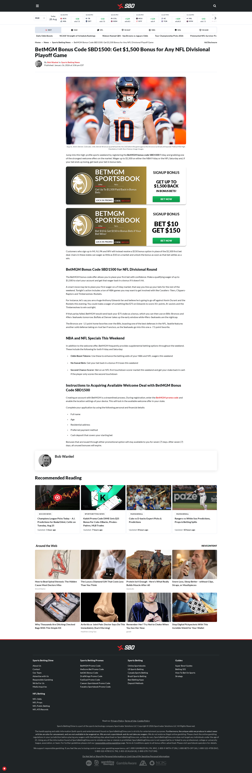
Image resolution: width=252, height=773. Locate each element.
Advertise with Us (41, 676)
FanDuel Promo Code (90, 679)
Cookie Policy (143, 721)
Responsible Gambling (43, 679)
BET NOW (166, 199)
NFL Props (37, 702)
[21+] (89, 763)
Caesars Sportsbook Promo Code (95, 683)
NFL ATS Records (40, 709)
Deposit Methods (135, 683)
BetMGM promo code (167, 397)
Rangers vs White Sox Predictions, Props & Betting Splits (192, 520)
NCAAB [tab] (205, 30)
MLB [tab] (75, 30)
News (46, 42)
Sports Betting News (61, 42)
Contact (36, 669)
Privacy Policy (117, 721)
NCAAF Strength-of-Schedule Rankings (77, 36)
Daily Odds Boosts (44, 36)
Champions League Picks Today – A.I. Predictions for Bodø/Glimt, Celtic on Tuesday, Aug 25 (56, 522)
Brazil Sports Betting (137, 676)
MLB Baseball (136, 514)
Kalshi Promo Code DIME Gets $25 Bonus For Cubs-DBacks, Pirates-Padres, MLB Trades (101, 522)
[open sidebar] (37, 5)
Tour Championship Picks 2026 (169, 36)
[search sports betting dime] (214, 6)
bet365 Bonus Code (89, 672)
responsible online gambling (107, 743)
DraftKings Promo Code (91, 676)
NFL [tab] (101, 30)
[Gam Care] (96, 763)
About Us (37, 665)
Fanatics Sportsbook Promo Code (95, 686)
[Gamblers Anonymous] (143, 763)
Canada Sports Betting (138, 672)
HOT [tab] (48, 31)
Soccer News (45, 514)
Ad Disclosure (210, 42)
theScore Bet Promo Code (92, 669)
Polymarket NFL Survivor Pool (204, 36)
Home (38, 42)
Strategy (179, 676)
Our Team (37, 672)
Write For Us (38, 683)
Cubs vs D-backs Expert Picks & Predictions (145, 520)
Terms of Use (130, 721)
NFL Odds (37, 699)
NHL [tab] (179, 30)
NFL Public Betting (41, 706)
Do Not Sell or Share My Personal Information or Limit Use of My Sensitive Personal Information (126, 756)
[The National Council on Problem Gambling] (157, 763)
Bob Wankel (52, 62)
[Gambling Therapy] (107, 763)
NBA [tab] (153, 30)
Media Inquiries (40, 686)
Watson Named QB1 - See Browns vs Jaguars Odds (125, 36)
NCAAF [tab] (127, 30)
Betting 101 (180, 669)
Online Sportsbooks (137, 665)
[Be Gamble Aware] (127, 763)
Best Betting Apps (136, 679)
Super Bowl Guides (183, 665)
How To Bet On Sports (185, 672)
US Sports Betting (136, 669)
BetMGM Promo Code (90, 665)
